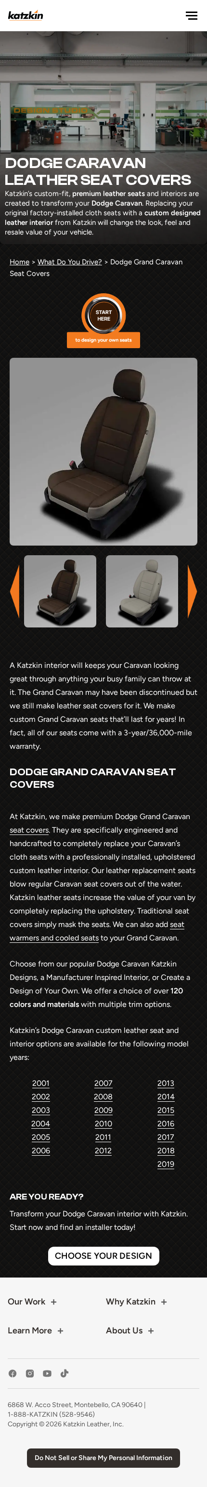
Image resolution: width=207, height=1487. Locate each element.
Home (19, 262)
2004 (40, 1123)
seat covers (29, 830)
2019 (165, 1164)
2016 (165, 1123)
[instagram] (30, 1374)
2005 (41, 1137)
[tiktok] (64, 1374)
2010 (103, 1123)
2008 (103, 1096)
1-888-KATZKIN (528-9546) (51, 1414)
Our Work (26, 1301)
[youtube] (47, 1374)
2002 (41, 1096)
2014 (166, 1096)
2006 (41, 1150)
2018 (166, 1150)
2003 (41, 1110)
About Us (124, 1330)
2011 (103, 1137)
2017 (165, 1137)
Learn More (30, 1330)
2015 (165, 1110)
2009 (103, 1110)
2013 (165, 1083)
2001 (41, 1083)
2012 (103, 1150)
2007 (103, 1083)
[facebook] (12, 1374)
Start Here (103, 320)
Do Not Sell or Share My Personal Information (103, 1458)
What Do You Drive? (70, 262)
